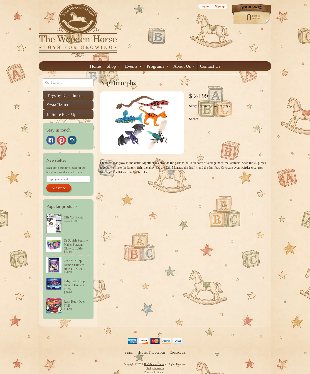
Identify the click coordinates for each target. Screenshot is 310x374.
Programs (155, 66)
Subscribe (59, 188)
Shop (111, 66)
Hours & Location (152, 352)
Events (131, 66)
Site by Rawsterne (155, 368)
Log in (205, 6)
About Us (182, 66)
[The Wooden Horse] (78, 55)
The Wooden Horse (154, 364)
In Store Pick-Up (61, 114)
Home (95, 66)
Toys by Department (65, 95)
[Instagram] (72, 140)
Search (129, 352)
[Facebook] (50, 140)
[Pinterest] (61, 140)
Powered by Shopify (155, 372)
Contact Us (210, 66)
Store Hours (57, 105)
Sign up (220, 6)
